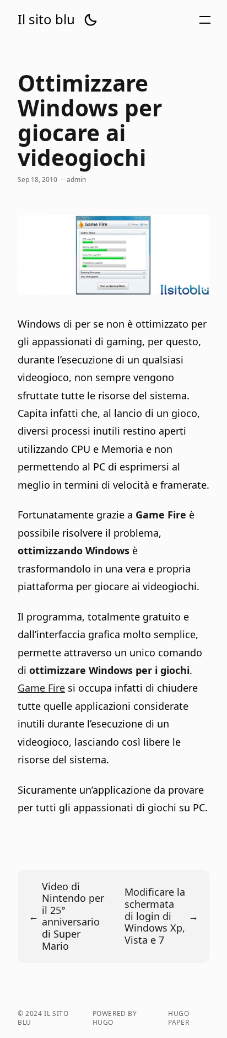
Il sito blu (46, 19)
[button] (90, 19)
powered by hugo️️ (115, 1018)
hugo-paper (180, 1018)
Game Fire (41, 687)
